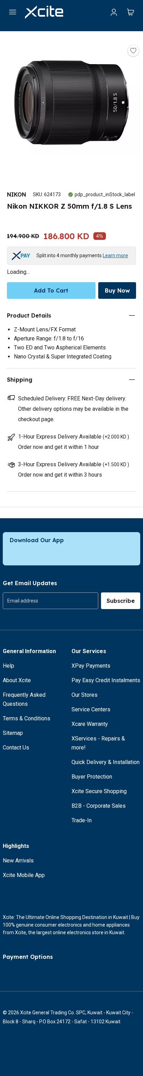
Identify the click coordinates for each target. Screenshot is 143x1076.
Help (8, 665)
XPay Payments (91, 665)
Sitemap (13, 733)
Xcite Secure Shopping (99, 791)
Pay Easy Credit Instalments (106, 680)
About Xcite (17, 680)
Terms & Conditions (26, 718)
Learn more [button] (115, 255)
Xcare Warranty (90, 724)
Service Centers (91, 709)
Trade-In (82, 820)
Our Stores (85, 695)
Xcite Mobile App (24, 875)
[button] (71, 104)
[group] (50, 600)
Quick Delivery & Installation (106, 762)
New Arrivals (18, 860)
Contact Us (16, 747)
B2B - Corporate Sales (99, 805)
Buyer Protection (92, 776)
